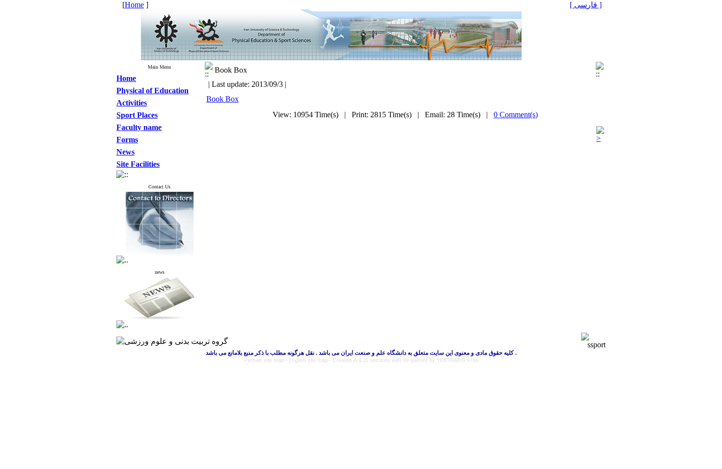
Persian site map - (266, 360)
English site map (309, 360)
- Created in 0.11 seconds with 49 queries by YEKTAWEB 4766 (403, 360)
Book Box (222, 99)
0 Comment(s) (516, 114)
